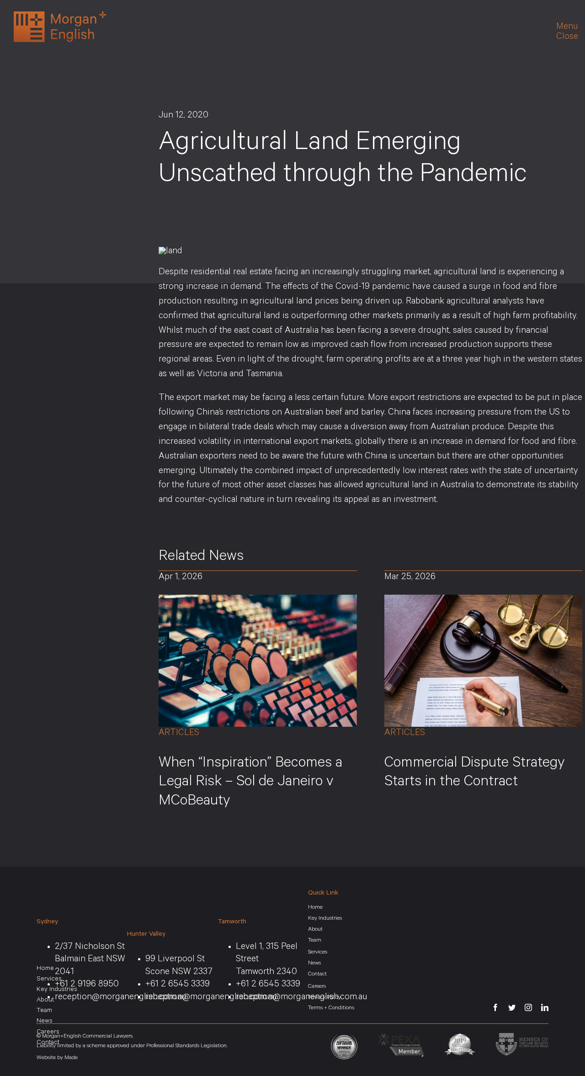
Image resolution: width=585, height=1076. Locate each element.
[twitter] (512, 1007)
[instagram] (528, 1007)
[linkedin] (544, 1007)
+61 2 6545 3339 (177, 985)
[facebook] (495, 1007)
